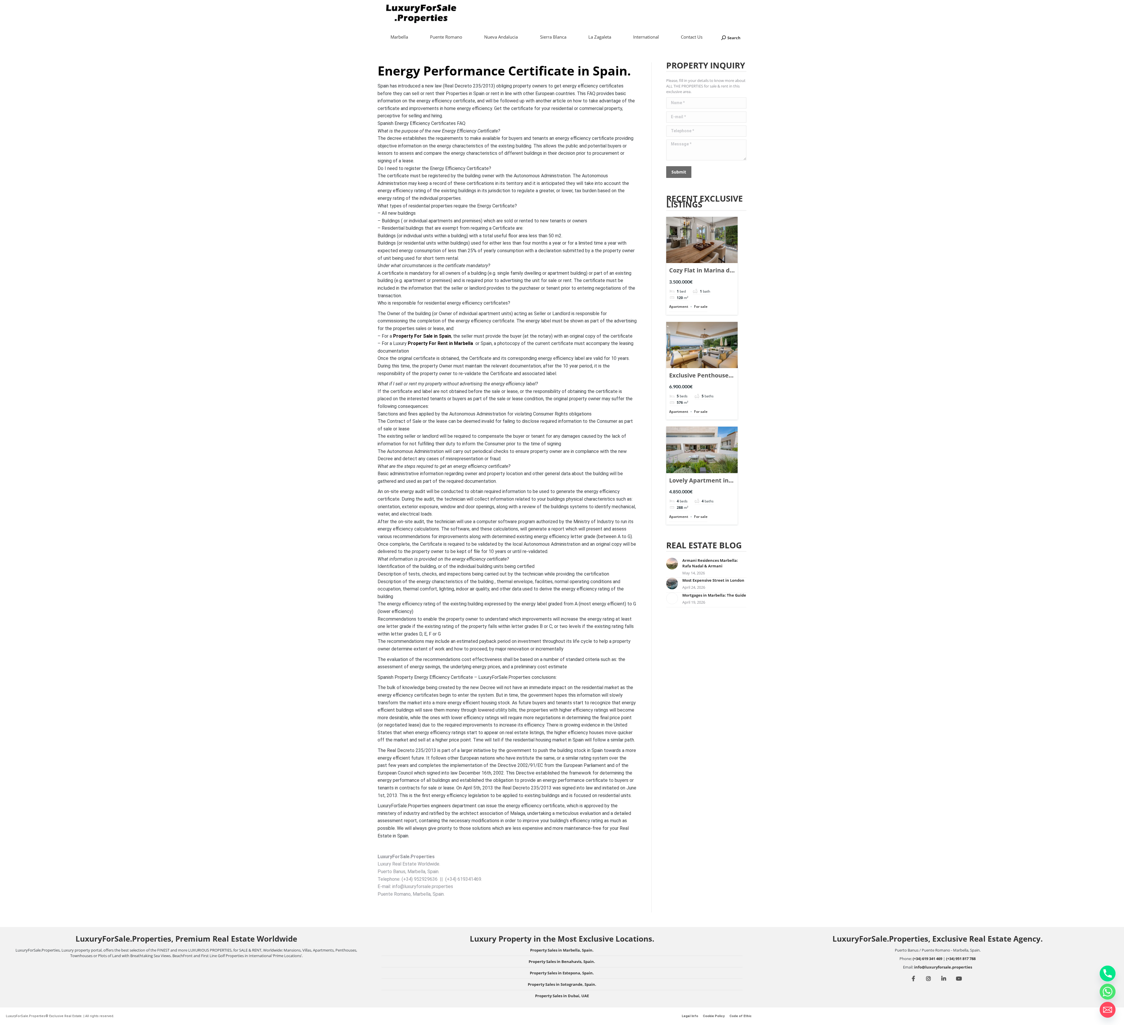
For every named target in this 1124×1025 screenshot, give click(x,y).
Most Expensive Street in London (713, 580)
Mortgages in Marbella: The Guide (714, 595)
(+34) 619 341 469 (927, 958)
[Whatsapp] (1108, 992)
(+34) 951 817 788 (961, 958)
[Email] (1108, 1010)
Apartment (678, 306)
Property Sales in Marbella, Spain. (562, 950)
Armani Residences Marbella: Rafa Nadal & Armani (710, 563)
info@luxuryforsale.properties (943, 967)
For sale (700, 306)
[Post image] (672, 563)
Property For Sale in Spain (422, 336)
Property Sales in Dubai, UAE (562, 995)
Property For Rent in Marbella (440, 343)
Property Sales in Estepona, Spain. (562, 973)
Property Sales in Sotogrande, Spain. (562, 984)
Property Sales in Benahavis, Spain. (562, 961)
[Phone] (1108, 973)
